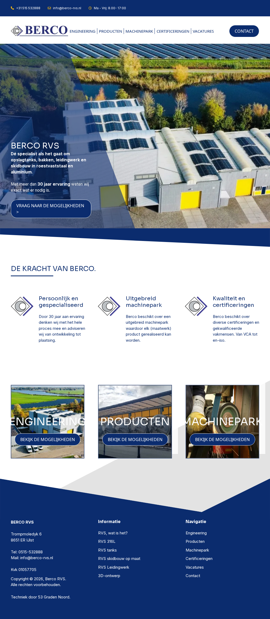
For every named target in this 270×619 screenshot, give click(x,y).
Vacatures (203, 31)
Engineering (82, 31)
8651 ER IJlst (22, 540)
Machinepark (139, 31)
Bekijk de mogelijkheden (47, 439)
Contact (193, 575)
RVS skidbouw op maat (119, 558)
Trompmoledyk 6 (26, 533)
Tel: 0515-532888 (27, 551)
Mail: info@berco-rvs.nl (32, 557)
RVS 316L (106, 541)
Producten (110, 31)
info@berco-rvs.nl (67, 8)
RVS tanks (107, 550)
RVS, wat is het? (113, 532)
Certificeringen (173, 31)
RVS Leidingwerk (113, 567)
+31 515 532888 (28, 8)
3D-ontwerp (109, 575)
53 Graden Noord (53, 596)
